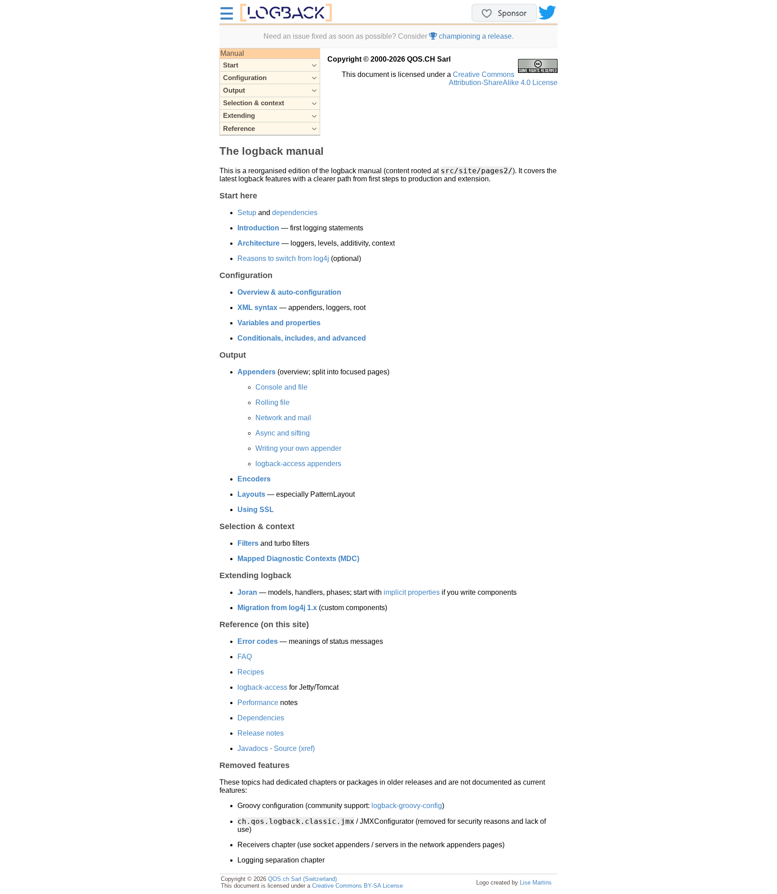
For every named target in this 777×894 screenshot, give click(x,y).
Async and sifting (282, 433)
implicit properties (412, 592)
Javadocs (252, 748)
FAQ (244, 656)
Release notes (260, 733)
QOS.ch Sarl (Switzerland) (302, 879)
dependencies (294, 212)
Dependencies (260, 718)
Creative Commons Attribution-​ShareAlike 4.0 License (503, 78)
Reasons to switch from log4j (283, 258)
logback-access (262, 687)
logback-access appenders (298, 463)
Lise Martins (536, 882)
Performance (257, 702)
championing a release (474, 36)
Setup (246, 212)
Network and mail (283, 418)
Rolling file (272, 402)
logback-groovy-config (406, 805)
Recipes (250, 672)
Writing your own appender (298, 448)
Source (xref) (294, 748)
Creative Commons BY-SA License (357, 885)
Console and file (281, 387)
